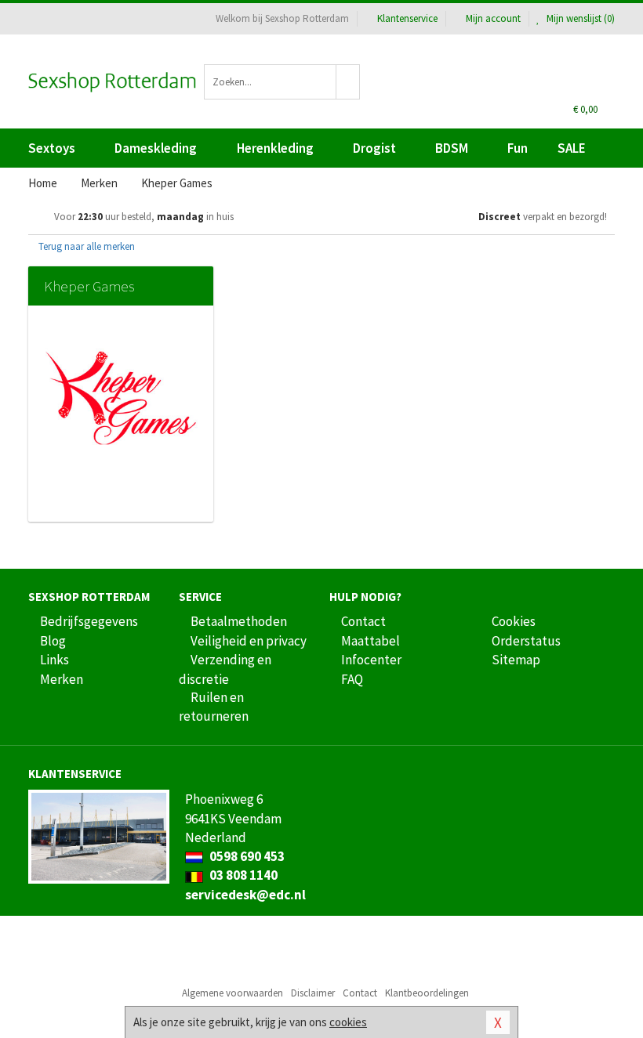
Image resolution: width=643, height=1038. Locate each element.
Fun (517, 148)
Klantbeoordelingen (427, 993)
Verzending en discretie (225, 669)
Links (54, 659)
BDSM (451, 148)
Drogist (374, 148)
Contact (363, 621)
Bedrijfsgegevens (89, 621)
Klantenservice (407, 18)
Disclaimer (313, 993)
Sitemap (516, 659)
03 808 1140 (242, 875)
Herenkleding (275, 148)
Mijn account (493, 18)
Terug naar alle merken (85, 246)
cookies (348, 1021)
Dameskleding (155, 148)
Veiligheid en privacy (249, 640)
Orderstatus (526, 640)
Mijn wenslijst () (579, 18)
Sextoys (51, 148)
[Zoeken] (348, 81)
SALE (572, 148)
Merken (61, 679)
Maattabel (370, 640)
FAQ (352, 679)
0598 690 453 (246, 856)
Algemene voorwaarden (232, 993)
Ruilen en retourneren (214, 707)
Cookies (514, 621)
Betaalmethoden (239, 621)
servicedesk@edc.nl (245, 894)
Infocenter (371, 659)
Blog (53, 640)
